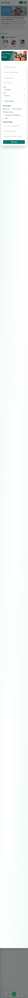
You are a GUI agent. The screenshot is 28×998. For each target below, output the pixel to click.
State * (5, 87)
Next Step (14, 142)
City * (4, 93)
